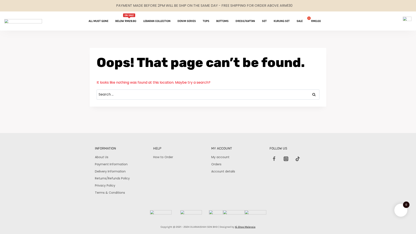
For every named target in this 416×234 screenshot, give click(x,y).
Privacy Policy (105, 185)
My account (220, 157)
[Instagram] (286, 159)
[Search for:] (208, 94)
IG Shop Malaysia (245, 226)
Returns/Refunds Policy (112, 178)
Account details (223, 171)
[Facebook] (274, 159)
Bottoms (222, 21)
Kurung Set (282, 21)
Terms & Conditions (110, 192)
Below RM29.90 (125, 18)
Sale (300, 21)
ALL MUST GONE (98, 21)
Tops (206, 21)
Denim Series (186, 21)
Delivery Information (110, 171)
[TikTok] (297, 159)
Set (264, 21)
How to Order (163, 157)
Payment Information (111, 164)
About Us (101, 157)
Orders (216, 164)
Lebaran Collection (157, 21)
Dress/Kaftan (245, 21)
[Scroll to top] (405, 223)
